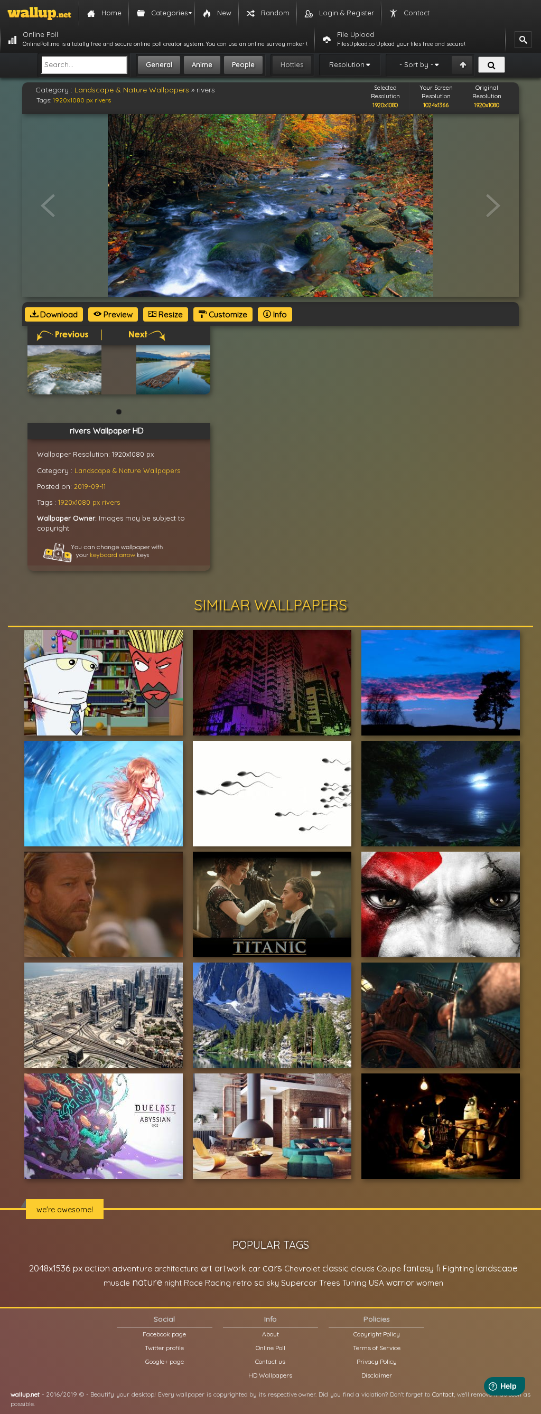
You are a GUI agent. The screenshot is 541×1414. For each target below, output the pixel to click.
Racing (218, 1283)
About (270, 1334)
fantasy (418, 1268)
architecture (176, 1269)
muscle (117, 1283)
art (206, 1268)
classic (335, 1268)
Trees (329, 1283)
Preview (117, 314)
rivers (103, 100)
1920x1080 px (73, 100)
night (173, 1283)
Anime (202, 64)
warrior (400, 1282)
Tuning (354, 1283)
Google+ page (164, 1361)
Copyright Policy (376, 1334)
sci (259, 1282)
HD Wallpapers (270, 1375)
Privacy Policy (377, 1361)
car (254, 1269)
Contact (443, 1394)
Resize (169, 314)
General (159, 64)
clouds (363, 1269)
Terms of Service (376, 1348)
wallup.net (25, 1394)
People (243, 64)
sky (273, 1283)
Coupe (389, 1269)
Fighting (458, 1268)
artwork (230, 1268)
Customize (227, 314)
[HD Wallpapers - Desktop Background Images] (39, 13)
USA (376, 1283)
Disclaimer (376, 1375)
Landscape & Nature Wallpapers (131, 90)
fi (438, 1268)
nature (147, 1282)
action (97, 1268)
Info (279, 314)
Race (193, 1283)
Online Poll (270, 1348)
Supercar (299, 1282)
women (429, 1283)
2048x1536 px (55, 1268)
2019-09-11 (90, 486)
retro (242, 1283)
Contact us (270, 1361)
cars (272, 1268)
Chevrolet (302, 1269)
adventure (132, 1268)
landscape (496, 1268)
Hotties (292, 64)
